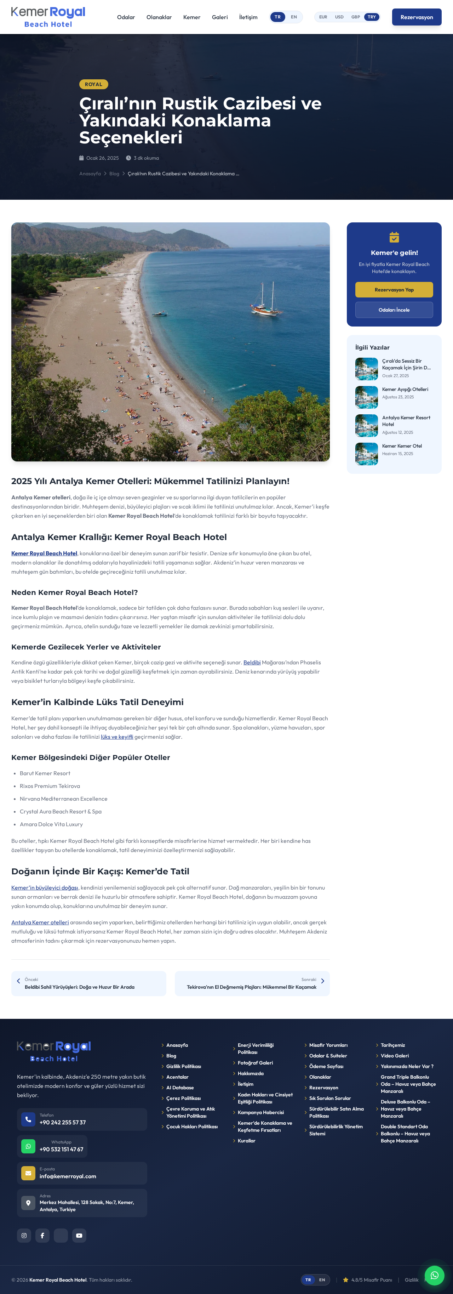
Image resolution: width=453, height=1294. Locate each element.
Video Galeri (395, 1055)
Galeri (220, 17)
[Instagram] (24, 1235)
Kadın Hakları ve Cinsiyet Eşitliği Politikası (265, 1098)
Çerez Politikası (183, 1098)
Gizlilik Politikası (183, 1066)
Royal (94, 84)
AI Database (180, 1087)
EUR (323, 16)
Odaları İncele (394, 310)
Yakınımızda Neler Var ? (407, 1066)
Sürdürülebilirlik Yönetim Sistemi (336, 1130)
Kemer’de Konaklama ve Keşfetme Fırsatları (265, 1126)
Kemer (192, 17)
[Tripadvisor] (61, 1235)
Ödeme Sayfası (326, 1066)
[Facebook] (42, 1235)
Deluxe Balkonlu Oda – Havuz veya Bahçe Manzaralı (405, 1109)
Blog (114, 173)
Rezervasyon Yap (394, 289)
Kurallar (247, 1140)
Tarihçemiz (393, 1045)
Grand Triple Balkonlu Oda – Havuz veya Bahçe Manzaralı (408, 1084)
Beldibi (252, 662)
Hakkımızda (251, 1073)
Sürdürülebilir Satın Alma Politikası (336, 1112)
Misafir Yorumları (328, 1045)
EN (294, 16)
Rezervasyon (417, 17)
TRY (372, 16)
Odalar (126, 17)
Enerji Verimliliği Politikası (256, 1048)
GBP (355, 16)
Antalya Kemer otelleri (40, 922)
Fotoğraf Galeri (255, 1063)
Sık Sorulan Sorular (330, 1098)
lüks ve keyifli (117, 736)
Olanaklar (159, 17)
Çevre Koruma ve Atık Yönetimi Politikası (190, 1112)
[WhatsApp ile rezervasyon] (435, 1276)
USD (339, 16)
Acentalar (177, 1077)
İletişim (248, 17)
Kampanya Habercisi (261, 1112)
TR (278, 16)
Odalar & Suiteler (328, 1055)
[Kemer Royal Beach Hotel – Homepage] (48, 17)
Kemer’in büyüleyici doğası (44, 887)
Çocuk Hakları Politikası (192, 1126)
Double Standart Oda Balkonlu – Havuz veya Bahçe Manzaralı (405, 1133)
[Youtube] (79, 1235)
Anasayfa (90, 173)
